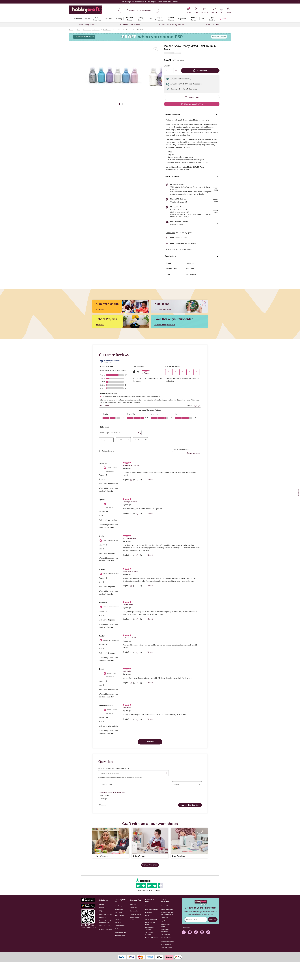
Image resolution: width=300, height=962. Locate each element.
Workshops (133, 907)
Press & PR (148, 912)
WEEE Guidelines (166, 944)
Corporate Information (151, 909)
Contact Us (102, 917)
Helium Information (120, 935)
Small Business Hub (120, 932)
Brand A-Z (117, 919)
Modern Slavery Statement (149, 928)
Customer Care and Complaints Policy (105, 921)
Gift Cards (118, 922)
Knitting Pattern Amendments (165, 930)
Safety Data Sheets (166, 947)
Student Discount (119, 925)
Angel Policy (164, 921)
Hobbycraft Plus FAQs (105, 914)
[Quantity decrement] (166, 70)
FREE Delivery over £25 (87, 25)
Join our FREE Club (212, 25)
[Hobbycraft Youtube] (190, 932)
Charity (147, 915)
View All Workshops (150, 865)
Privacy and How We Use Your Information (167, 913)
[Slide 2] (123, 104)
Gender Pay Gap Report (150, 923)
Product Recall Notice (105, 929)
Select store (197, 84)
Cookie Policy (164, 917)
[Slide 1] (119, 104)
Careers (147, 906)
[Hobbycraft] (85, 10)
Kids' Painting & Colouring (91, 30)
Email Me (212, 919)
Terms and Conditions (167, 906)
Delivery (101, 904)
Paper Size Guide (166, 937)
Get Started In (134, 911)
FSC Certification (165, 934)
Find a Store (118, 912)
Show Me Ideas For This (193, 104)
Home (71, 30)
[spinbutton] (171, 70)
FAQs (101, 911)
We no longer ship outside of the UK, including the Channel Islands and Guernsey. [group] (150, 2)
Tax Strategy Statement (149, 933)
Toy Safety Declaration (167, 941)
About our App (119, 909)
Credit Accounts (119, 929)
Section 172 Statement (151, 937)
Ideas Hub (133, 904)
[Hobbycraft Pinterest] (202, 932)
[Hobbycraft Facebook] (184, 932)
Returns (101, 907)
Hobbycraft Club (119, 915)
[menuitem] (78, 18)
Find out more (170, 233)
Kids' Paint (107, 30)
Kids (78, 30)
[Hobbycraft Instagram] (196, 932)
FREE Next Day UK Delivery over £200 (171, 25)
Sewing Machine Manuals (165, 925)
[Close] (298, 2)
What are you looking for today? (140, 10)
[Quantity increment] (176, 70)
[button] (113, 77)
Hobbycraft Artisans (135, 914)
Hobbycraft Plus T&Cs (167, 909)
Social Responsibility (151, 919)
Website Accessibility (105, 926)
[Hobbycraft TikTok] (208, 932)
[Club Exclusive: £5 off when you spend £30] (150, 37)
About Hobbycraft (120, 906)
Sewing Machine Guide (134, 918)
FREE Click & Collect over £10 (129, 25)
